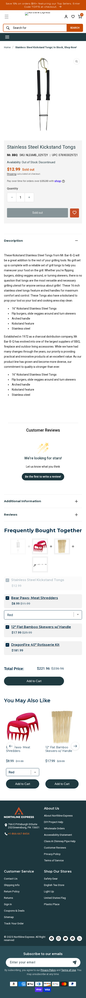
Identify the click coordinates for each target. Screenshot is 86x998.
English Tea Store (54, 885)
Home (7, 47)
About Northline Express (58, 815)
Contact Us (10, 878)
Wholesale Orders (54, 828)
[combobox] (33, 27)
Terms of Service (54, 860)
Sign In (8, 904)
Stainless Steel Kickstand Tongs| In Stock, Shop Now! (46, 47)
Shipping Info (12, 885)
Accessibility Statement (58, 834)
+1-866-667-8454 (18, 833)
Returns (8, 897)
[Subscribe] (75, 962)
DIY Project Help (53, 822)
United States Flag (55, 897)
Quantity (12, 188)
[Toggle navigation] (7, 37)
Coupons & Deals (14, 910)
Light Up (49, 891)
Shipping (11, 174)
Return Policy (11, 891)
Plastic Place (51, 904)
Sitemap (9, 917)
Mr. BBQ (12, 155)
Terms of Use (68, 970)
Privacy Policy (52, 854)
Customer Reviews (55, 847)
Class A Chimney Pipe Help (60, 841)
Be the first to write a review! (43, 476)
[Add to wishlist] (73, 16)
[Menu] (6, 16)
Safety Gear (51, 878)
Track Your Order (14, 923)
